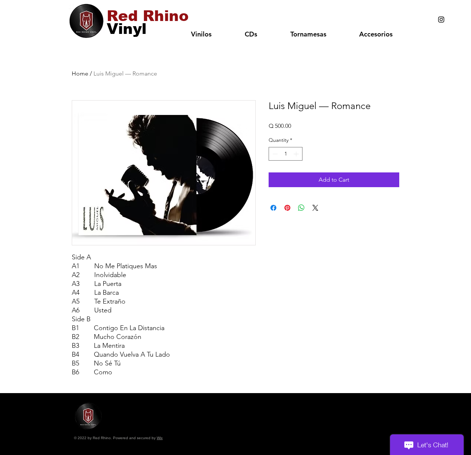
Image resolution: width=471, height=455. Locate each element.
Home (80, 73)
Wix (160, 438)
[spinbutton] (285, 153)
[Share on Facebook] (273, 207)
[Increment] (296, 153)
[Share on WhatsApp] (301, 207)
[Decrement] (274, 153)
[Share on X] (315, 207)
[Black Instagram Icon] (441, 19)
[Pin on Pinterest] (287, 207)
